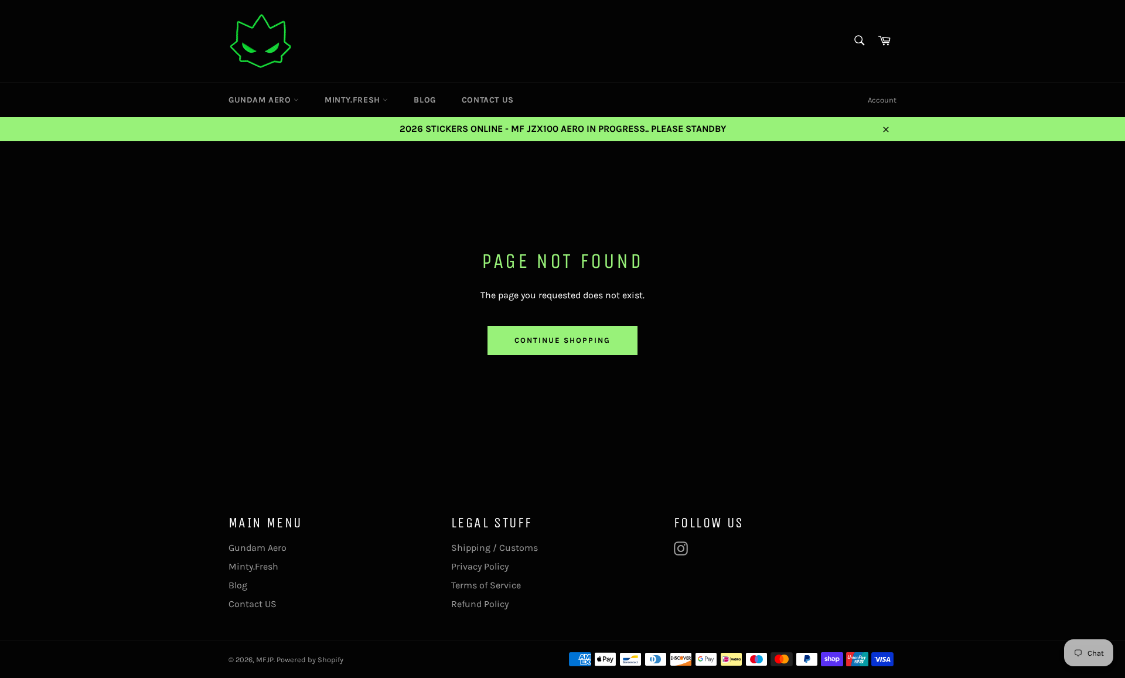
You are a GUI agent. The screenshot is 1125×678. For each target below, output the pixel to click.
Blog (424, 100)
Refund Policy (480, 603)
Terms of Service (486, 585)
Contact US (488, 100)
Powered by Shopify (310, 659)
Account (882, 100)
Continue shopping (562, 340)
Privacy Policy (480, 566)
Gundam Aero (261, 100)
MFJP (265, 659)
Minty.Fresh (354, 100)
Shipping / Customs (494, 547)
